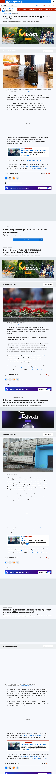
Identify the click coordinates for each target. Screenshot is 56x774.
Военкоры (24, 9)
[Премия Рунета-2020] (21, 1)
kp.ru (49, 173)
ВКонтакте (35, 166)
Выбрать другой (9, 10)
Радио (37, 5)
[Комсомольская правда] (13, 1)
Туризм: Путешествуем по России (14, 183)
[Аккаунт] (53, 1)
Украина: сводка (32, 9)
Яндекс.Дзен (36, 168)
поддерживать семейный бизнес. (31, 735)
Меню (2, 1)
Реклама (44, 5)
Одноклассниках (26, 166)
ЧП (7, 567)
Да (3, 10)
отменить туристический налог (35, 160)
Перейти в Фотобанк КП (23, 91)
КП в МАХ (40, 9)
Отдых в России (48, 9)
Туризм (9, 13)
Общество (23, 148)
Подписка (51, 5)
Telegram (44, 168)
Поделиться (49, 51)
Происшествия (10, 397)
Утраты (8, 384)
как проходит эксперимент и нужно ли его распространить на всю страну (33, 153)
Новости (5, 13)
